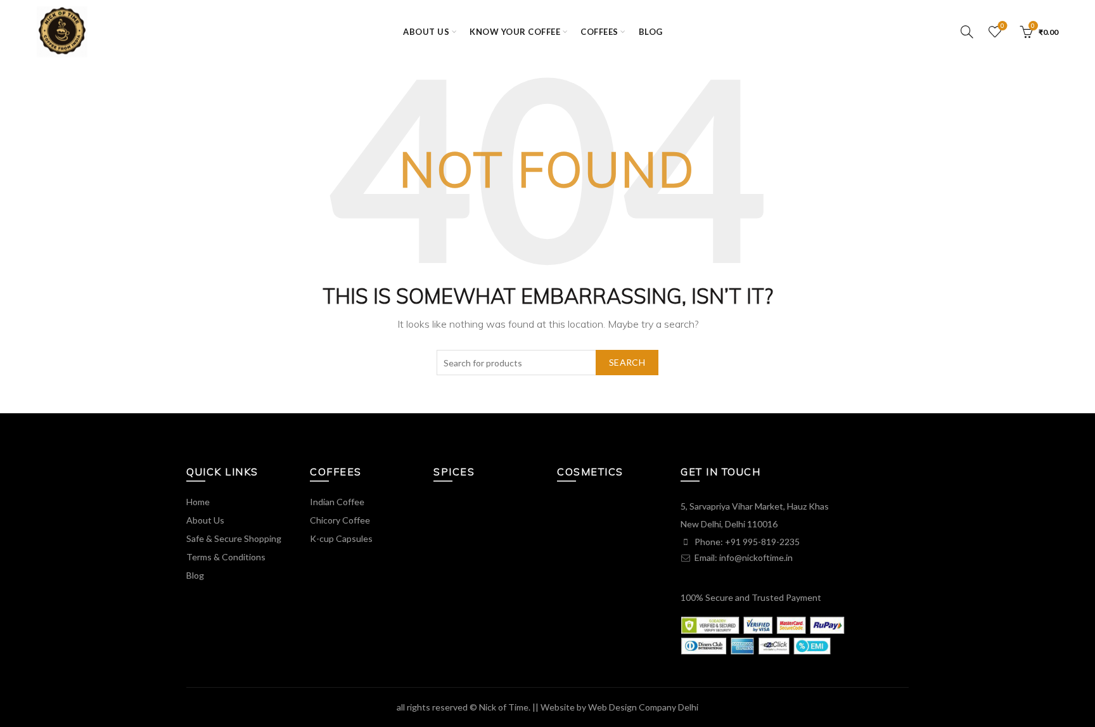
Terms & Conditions (226, 556)
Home (198, 501)
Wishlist (1002, 25)
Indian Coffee (337, 501)
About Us (205, 520)
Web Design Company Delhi (643, 707)
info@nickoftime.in (756, 557)
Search (627, 362)
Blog (651, 32)
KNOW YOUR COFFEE (515, 32)
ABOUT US (426, 32)
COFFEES (599, 32)
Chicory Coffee (340, 520)
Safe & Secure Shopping (233, 538)
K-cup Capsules (341, 538)
